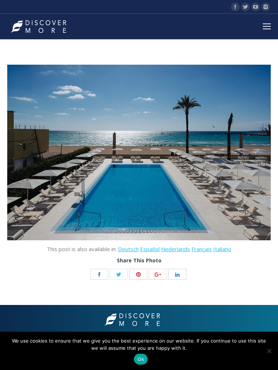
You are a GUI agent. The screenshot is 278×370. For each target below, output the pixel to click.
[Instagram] (265, 7)
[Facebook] (235, 7)
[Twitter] (245, 7)
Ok (141, 359)
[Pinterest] (138, 274)
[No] (269, 350)
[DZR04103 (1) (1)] (139, 152)
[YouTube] (255, 7)
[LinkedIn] (177, 274)
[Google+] (158, 274)
